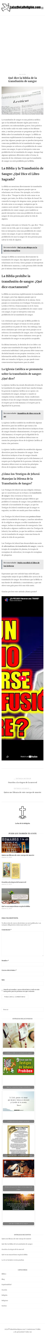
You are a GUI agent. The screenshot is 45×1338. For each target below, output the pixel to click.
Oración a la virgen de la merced (13, 1249)
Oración (4, 1290)
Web (3, 980)
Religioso (5, 1300)
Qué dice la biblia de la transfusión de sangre (17, 1244)
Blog (3, 1279)
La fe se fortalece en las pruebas (13, 1260)
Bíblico (4, 1274)
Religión (22, 74)
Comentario (7, 930)
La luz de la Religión (22, 823)
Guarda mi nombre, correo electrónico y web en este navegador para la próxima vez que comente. (21, 990)
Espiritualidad (6, 1284)
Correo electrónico (9, 970)
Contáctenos (30, 1329)
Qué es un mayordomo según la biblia (15, 1255)
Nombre (5, 961)
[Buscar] (41, 1008)
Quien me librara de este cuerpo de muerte (16, 1239)
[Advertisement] (22, 44)
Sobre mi (28, 1332)
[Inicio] (21, 11)
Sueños (4, 1306)
